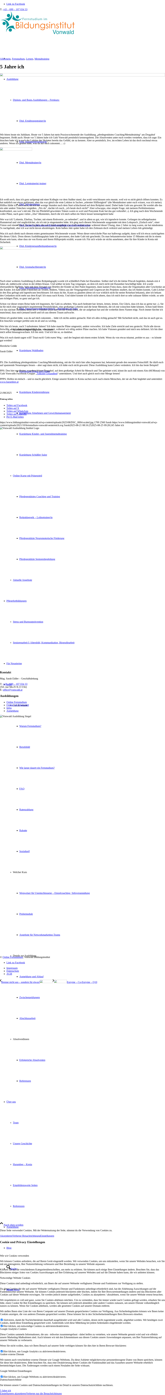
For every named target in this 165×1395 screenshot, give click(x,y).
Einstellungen (47, 1235)
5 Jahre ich (5, 1390)
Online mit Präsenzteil (17, 705)
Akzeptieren (6, 1235)
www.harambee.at (9, 381)
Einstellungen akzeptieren (13, 1393)
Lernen (29, 58)
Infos (9, 708)
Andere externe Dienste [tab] (12, 1354)
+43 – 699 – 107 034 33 (15, 9)
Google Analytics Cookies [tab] (13, 1329)
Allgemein (5, 58)
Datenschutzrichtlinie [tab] (10, 1379)
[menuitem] (89, 987)
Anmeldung (12, 710)
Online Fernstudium (16, 702)
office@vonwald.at (12, 689)
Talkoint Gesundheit (47, 373)
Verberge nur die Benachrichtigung (44, 1393)
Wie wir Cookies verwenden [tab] (14, 1255)
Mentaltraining (41, 58)
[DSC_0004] (82, 75)
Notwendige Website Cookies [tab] (15, 1278)
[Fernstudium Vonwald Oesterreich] (38, 34)
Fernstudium (18, 58)
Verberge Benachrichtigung (26, 1235)
